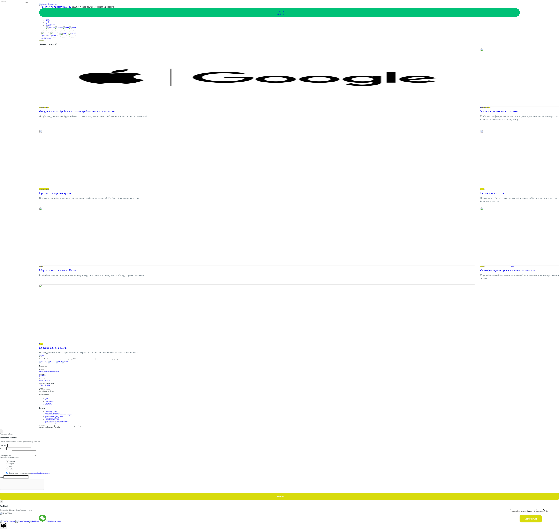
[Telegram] (59, 27)
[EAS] (41, 355)
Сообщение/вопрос (6, 455)
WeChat (11, 469)
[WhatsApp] (50, 27)
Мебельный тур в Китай (52, 413)
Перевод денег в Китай (53, 347)
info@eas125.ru (63, 7)
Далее (512, 266)
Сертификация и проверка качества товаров (507, 270)
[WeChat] (72, 27)
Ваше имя (3, 445)
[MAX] (66, 27)
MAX (10, 466)
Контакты (49, 25)
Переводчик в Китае (492, 193)
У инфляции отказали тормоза (499, 111)
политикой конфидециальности (40, 473)
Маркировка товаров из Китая (58, 270)
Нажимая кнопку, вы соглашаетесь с (29, 473)
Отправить (279, 496)
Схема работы (50, 24)
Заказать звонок (46, 38)
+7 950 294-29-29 (44, 380)
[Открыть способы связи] (3, 526)
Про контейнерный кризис (55, 193)
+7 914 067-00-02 (47, 7)
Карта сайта (48, 405)
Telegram (11, 463)
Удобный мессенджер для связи (9, 457)
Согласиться (530, 518)
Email (1, 477)
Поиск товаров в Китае (52, 419)
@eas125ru (42, 376)
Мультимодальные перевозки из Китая (57, 421)
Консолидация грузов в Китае (54, 416)
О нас (47, 22)
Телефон (3, 449)
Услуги (48, 21)
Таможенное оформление (52, 423)
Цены (47, 19)
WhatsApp (12, 461)
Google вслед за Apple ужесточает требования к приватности (77, 111)
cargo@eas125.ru (44, 371)
